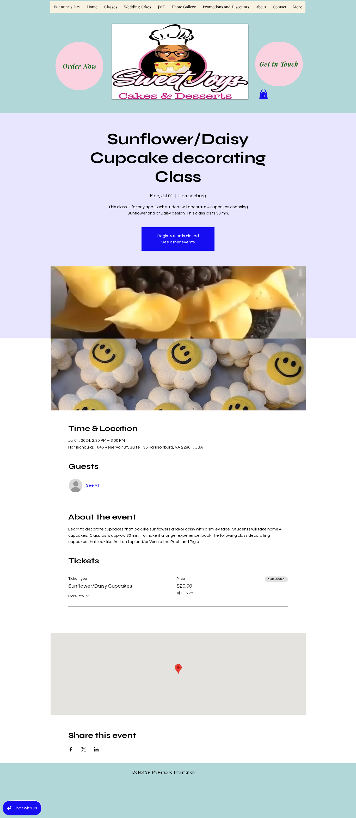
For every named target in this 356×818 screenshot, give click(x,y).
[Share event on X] (83, 749)
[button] (263, 94)
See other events (178, 242)
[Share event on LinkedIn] (96, 749)
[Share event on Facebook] (70, 749)
